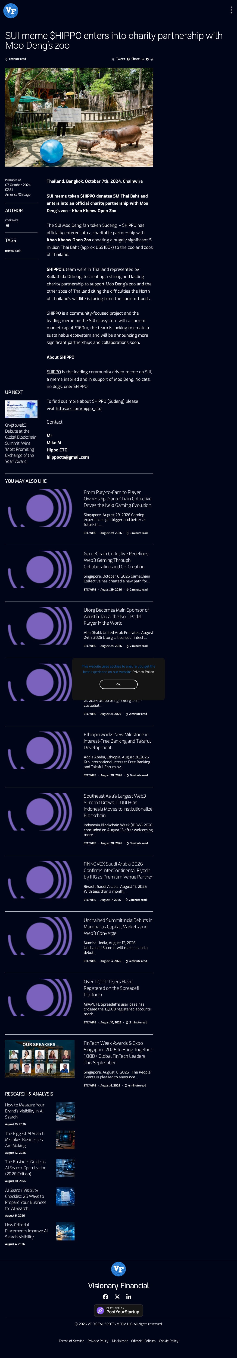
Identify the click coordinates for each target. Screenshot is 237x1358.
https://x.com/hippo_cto (78, 408)
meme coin (13, 251)
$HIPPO (54, 372)
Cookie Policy (168, 1341)
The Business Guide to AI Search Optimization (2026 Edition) (25, 1168)
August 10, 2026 (15, 1181)
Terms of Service (71, 1341)
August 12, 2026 (15, 1153)
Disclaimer (120, 1341)
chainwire (12, 220)
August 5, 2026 (15, 1215)
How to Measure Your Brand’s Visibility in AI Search (24, 1111)
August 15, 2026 (15, 1124)
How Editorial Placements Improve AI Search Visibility (26, 1231)
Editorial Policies (143, 1341)
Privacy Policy (143, 671)
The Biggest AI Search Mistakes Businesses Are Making (25, 1139)
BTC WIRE (90, 533)
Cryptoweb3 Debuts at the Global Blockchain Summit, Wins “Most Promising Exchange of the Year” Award (20, 443)
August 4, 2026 (15, 1244)
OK (118, 684)
